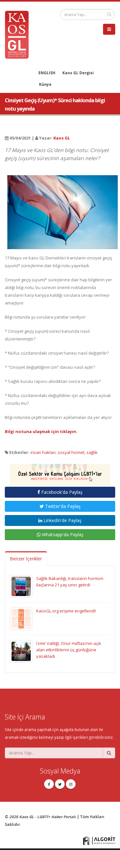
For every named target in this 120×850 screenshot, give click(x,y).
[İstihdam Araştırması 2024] (60, 472)
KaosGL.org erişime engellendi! (66, 611)
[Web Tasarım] (99, 840)
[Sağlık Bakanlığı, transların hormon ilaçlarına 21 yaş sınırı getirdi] (21, 586)
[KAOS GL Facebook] (49, 784)
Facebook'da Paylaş (61, 492)
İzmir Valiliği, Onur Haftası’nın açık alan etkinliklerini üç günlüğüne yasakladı (68, 649)
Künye (45, 84)
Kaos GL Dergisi (78, 72)
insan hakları (43, 452)
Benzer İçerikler (26, 559)
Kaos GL (61, 138)
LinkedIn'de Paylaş (62, 520)
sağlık (92, 452)
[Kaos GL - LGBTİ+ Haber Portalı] (19, 34)
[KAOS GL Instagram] (71, 784)
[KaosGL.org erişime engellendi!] (21, 618)
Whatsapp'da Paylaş (62, 534)
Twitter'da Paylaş (62, 506)
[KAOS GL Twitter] (60, 784)
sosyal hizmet (71, 452)
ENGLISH (46, 72)
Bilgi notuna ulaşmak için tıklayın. (41, 431)
